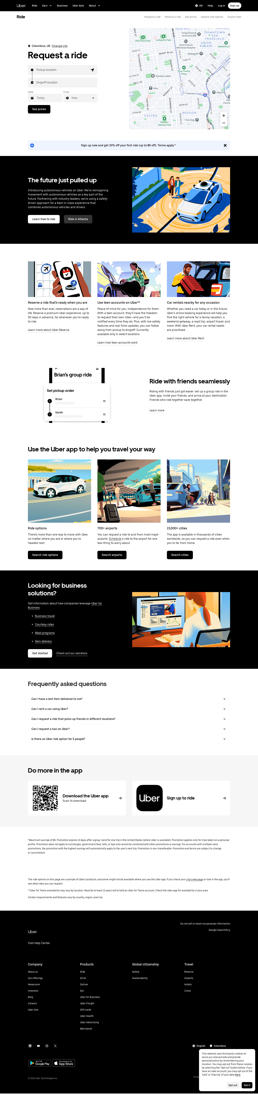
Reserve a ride (173, 16)
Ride (34, 5)
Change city (60, 46)
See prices (191, 16)
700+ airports (107, 528)
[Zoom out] (223, 122)
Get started (40, 653)
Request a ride (152, 16)
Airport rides (234, 16)
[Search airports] (129, 491)
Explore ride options (212, 16)
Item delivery (43, 641)
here (237, 1074)
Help (210, 5)
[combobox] (36, 70)
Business (62, 5)
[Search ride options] (59, 491)
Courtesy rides (44, 624)
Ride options (37, 528)
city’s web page (194, 879)
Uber (21, 5)
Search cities (179, 555)
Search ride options (45, 555)
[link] (129, 145)
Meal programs (45, 633)
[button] (92, 70)
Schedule (115, 538)
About (92, 5)
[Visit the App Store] (63, 1063)
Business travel (45, 616)
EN (201, 5)
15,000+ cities (177, 528)
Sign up (234, 5)
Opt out (233, 1085)
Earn (45, 5)
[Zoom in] (223, 115)
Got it (247, 1085)
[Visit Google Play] (40, 1063)
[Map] (179, 78)
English (201, 1045)
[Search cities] (198, 491)
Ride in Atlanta (78, 219)
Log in (221, 5)
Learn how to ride (43, 219)
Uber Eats (78, 5)
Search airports (112, 555)
